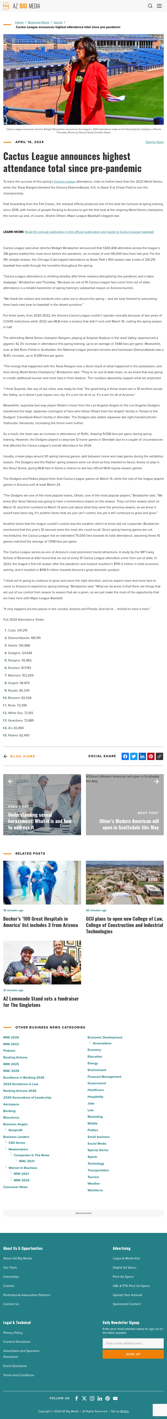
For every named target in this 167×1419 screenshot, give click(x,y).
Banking (9, 1111)
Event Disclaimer (15, 1366)
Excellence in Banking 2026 (23, 1077)
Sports (58, 22)
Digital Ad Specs (124, 1267)
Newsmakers (18, 1149)
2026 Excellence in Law (20, 1084)
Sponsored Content (127, 1304)
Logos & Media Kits (126, 1258)
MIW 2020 (22, 1180)
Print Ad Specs (123, 1276)
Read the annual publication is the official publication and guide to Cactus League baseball (89, 232)
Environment (97, 1070)
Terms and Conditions (18, 1375)
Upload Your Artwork (127, 1295)
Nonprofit (15, 1130)
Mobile (93, 1123)
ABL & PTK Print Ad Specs (131, 1285)
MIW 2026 (11, 1037)
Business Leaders (16, 1136)
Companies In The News (31, 1155)
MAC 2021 (27, 1161)
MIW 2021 (21, 1173)
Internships (11, 1276)
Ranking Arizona (15, 1057)
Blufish (124, 1411)
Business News (38, 22)
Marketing (95, 1116)
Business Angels (15, 1124)
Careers (8, 1285)
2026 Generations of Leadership (27, 1097)
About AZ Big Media (17, 1258)
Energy (93, 1063)
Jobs (91, 1103)
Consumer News (15, 1187)
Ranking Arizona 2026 (19, 1090)
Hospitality (95, 1096)
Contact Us (11, 1304)
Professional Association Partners (26, 1295)
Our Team (10, 1267)
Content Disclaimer (17, 1341)
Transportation (98, 1170)
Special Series (98, 1150)
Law (90, 1110)
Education (95, 1056)
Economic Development (105, 1037)
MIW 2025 (11, 1064)
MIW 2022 (11, 1044)
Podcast (9, 1050)
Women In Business (23, 1167)
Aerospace (11, 1104)
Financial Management (104, 1076)
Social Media (97, 1143)
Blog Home (22, 756)
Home (19, 22)
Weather (94, 1183)
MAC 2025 (11, 1070)
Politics (93, 1130)
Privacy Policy (13, 1332)
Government (97, 1083)
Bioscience (11, 1117)
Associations (102, 1043)
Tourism (93, 1177)
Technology (96, 1163)
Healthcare (96, 1090)
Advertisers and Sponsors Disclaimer (21, 1353)
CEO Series (17, 1142)
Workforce (95, 1190)
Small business (99, 1136)
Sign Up (133, 1354)
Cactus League (64, 181)
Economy (94, 1049)
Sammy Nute (155, 142)
